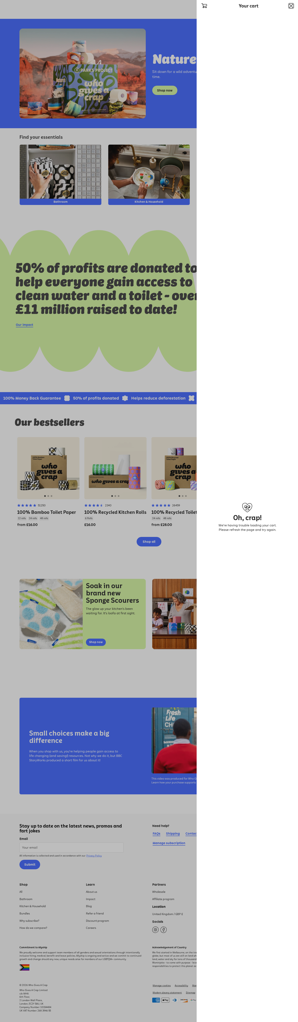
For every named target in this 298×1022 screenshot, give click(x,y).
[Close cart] (291, 6)
